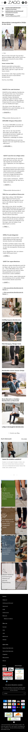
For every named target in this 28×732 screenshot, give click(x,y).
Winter (4, 660)
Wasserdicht (6, 657)
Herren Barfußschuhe (8, 651)
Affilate (4, 639)
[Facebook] (14, 722)
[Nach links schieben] (11, 475)
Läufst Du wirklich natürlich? (11, 459)
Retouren (5, 615)
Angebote (5, 654)
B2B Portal (5, 636)
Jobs (4, 633)
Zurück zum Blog (14, 433)
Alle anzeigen (24, 438)
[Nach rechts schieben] (16, 475)
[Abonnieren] (23, 693)
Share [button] (4, 53)
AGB (4, 609)
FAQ (4, 630)
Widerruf (5, 600)
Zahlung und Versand (8, 603)
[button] (5, 2)
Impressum (5, 606)
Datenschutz (6, 612)
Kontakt (5, 627)
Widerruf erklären (8, 618)
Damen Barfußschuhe (8, 648)
